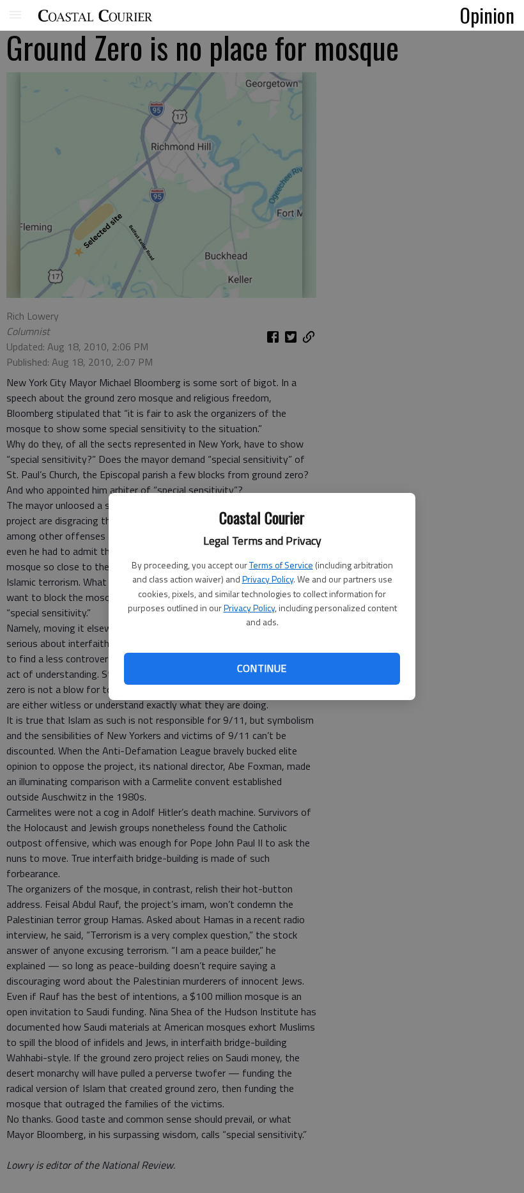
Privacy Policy (267, 579)
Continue (261, 668)
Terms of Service (281, 565)
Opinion (487, 14)
